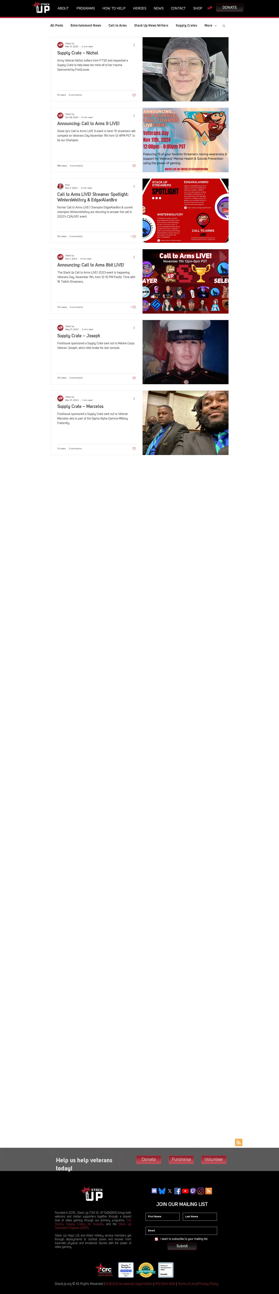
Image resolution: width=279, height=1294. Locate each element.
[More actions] (135, 45)
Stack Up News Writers (151, 25)
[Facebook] (177, 1191)
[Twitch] (193, 1191)
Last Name (189, 1210)
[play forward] (179, 1270)
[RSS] (208, 1191)
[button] (64, 8)
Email (149, 1224)
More (208, 25)
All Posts (56, 25)
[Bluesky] (162, 1191)
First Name (152, 1210)
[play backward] (99, 1270)
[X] (169, 1191)
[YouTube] (185, 1191)
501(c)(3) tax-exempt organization (129, 1284)
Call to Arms (118, 25)
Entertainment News (86, 25)
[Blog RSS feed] (238, 1143)
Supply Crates (186, 25)
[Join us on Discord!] (154, 1191)
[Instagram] (201, 1191)
